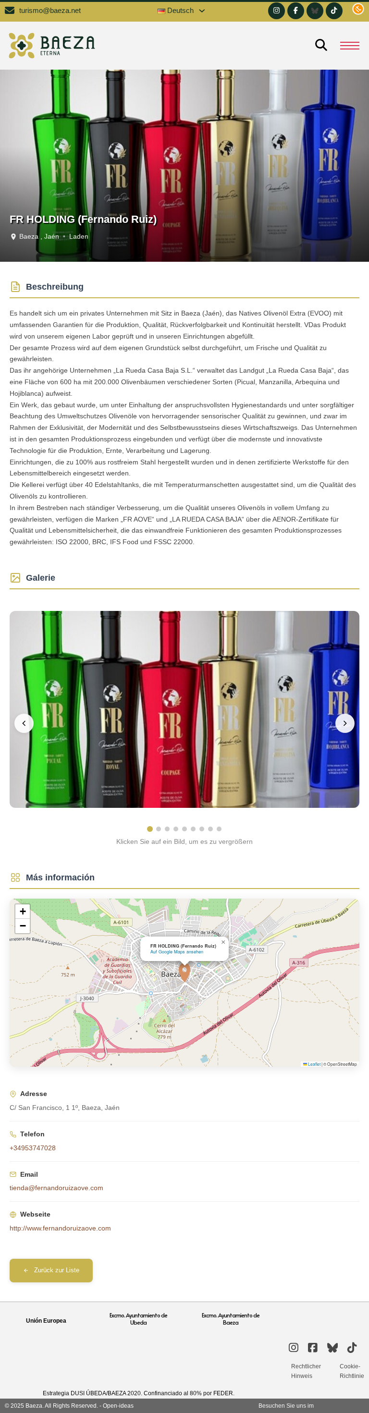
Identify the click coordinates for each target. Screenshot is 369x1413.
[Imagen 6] (193, 829)
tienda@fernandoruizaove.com (56, 1188)
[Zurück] (24, 723)
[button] (184, 972)
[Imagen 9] (219, 829)
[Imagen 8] (210, 829)
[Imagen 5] (184, 829)
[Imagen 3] (167, 829)
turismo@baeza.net (50, 10)
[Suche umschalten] (321, 45)
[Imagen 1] (150, 829)
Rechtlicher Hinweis (306, 1371)
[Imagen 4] (175, 829)
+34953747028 (33, 1148)
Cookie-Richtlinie (352, 1371)
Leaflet (313, 1064)
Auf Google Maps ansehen (176, 952)
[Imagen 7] (201, 829)
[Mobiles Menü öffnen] (349, 45)
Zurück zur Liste (56, 1270)
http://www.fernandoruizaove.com (60, 1228)
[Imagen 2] (158, 829)
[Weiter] (345, 723)
